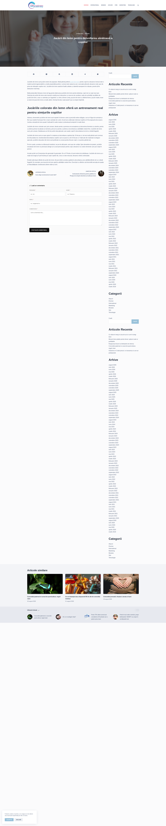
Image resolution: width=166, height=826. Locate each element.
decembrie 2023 (114, 193)
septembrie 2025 (114, 145)
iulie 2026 (112, 122)
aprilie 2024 (112, 184)
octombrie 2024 (113, 170)
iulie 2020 (112, 277)
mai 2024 (111, 181)
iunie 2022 (112, 234)
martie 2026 (112, 131)
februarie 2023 (113, 215)
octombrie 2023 (113, 197)
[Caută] (138, 5)
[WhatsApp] (97, 74)
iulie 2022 (112, 232)
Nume (68, 190)
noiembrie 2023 (113, 195)
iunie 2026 (112, 124)
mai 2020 (111, 282)
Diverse (86, 5)
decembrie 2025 (114, 138)
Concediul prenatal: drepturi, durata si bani (117, 596)
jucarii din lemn (74, 82)
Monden (103, 5)
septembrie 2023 (114, 200)
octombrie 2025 (113, 142)
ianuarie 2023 (113, 218)
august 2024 (112, 174)
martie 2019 (112, 286)
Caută (110, 73)
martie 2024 (112, 186)
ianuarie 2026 (113, 136)
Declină (18, 819)
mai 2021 (111, 264)
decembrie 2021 (114, 248)
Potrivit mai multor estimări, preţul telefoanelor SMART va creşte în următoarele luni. (129, 617)
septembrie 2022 (114, 227)
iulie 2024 (112, 177)
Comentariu (33, 208)
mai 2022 (111, 236)
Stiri (116, 5)
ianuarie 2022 (113, 245)
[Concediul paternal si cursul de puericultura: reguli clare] (45, 584)
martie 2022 (112, 241)
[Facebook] (33, 74)
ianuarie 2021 (113, 270)
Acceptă (9, 819)
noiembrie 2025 (113, 140)
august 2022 (112, 229)
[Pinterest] (59, 74)
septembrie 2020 (114, 273)
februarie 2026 (113, 133)
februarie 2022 (113, 243)
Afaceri (110, 5)
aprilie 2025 (112, 156)
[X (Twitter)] (46, 74)
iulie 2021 (112, 259)
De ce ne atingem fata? (69, 617)
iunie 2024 (112, 179)
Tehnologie (131, 5)
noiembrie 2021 (113, 250)
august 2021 (112, 257)
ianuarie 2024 (113, 190)
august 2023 (112, 202)
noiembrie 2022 (113, 222)
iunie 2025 (112, 151)
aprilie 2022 (112, 238)
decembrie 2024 (114, 165)
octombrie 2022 (113, 225)
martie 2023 (112, 213)
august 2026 (112, 119)
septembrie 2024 (114, 172)
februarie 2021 (113, 268)
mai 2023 (111, 209)
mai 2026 (111, 126)
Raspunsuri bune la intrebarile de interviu (121, 98)
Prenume (32, 190)
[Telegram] (85, 74)
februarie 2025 (113, 161)
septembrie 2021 (114, 254)
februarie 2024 (113, 188)
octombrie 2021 (113, 252)
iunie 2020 (112, 280)
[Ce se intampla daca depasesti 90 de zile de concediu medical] (83, 584)
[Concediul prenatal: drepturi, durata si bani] (121, 584)
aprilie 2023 (112, 211)
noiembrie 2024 (113, 167)
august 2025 (112, 147)
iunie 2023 (112, 206)
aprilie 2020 (112, 284)
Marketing (122, 5)
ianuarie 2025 (113, 163)
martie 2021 (112, 266)
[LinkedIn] (72, 74)
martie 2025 (112, 158)
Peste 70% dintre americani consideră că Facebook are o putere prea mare (99, 617)
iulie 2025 (112, 149)
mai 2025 (111, 154)
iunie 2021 (112, 261)
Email (31, 199)
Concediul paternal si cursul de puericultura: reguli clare (42, 617)
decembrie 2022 (114, 220)
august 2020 (112, 275)
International (95, 5)
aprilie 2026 (112, 129)
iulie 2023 (112, 204)
